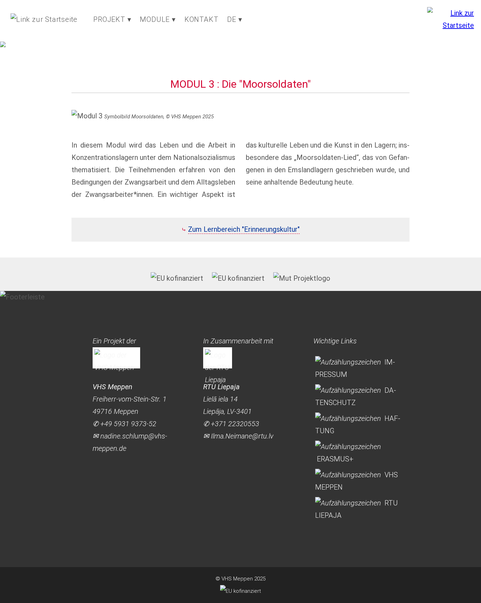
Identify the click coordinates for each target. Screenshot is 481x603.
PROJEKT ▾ (112, 19)
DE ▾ (234, 19)
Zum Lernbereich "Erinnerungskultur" (244, 229)
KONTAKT (202, 19)
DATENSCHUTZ (355, 396)
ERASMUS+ (335, 459)
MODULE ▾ (157, 19)
